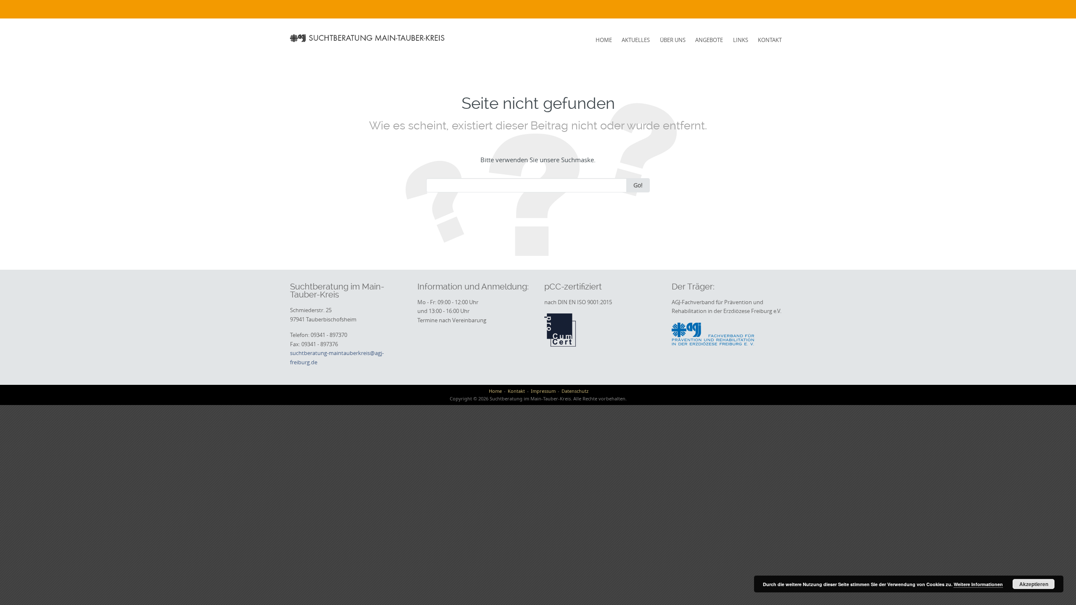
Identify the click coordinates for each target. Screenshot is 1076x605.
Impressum (543, 391)
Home (604, 40)
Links (740, 40)
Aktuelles (636, 40)
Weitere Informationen (978, 584)
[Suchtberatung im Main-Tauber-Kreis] (368, 38)
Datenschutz (575, 391)
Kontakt (770, 40)
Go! (638, 185)
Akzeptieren (1033, 584)
